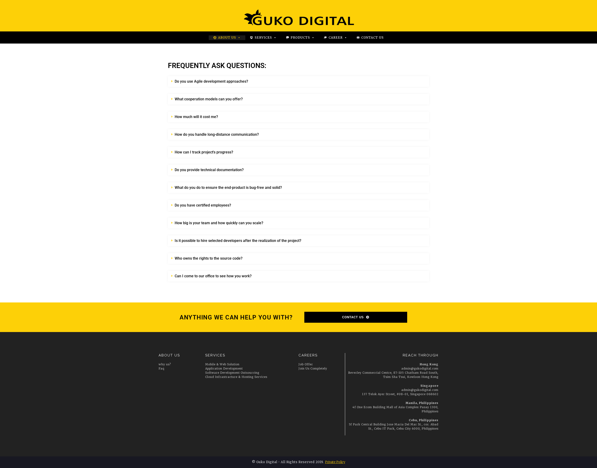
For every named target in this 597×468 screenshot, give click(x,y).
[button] (298, 81)
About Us (227, 38)
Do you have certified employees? (203, 205)
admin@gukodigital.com (419, 368)
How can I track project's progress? (204, 152)
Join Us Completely (312, 368)
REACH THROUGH (420, 355)
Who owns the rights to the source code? (209, 258)
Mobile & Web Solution (222, 364)
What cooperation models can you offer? (209, 99)
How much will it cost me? (196, 117)
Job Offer (305, 364)
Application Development (224, 368)
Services (263, 38)
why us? (165, 364)
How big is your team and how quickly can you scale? (219, 223)
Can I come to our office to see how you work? (213, 276)
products (300, 38)
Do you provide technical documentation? (209, 170)
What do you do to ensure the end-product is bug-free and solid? (228, 187)
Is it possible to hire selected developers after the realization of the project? (238, 240)
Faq (161, 368)
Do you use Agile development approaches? (211, 81)
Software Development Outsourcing (232, 372)
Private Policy (335, 462)
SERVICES (215, 355)
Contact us (372, 38)
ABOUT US (169, 355)
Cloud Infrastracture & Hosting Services (236, 377)
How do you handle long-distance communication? (217, 134)
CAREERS (308, 355)
